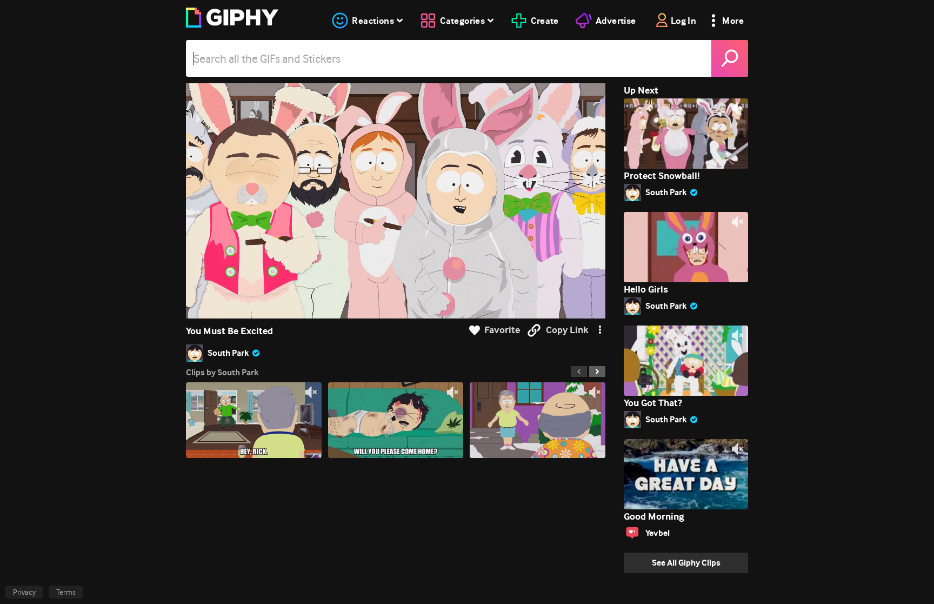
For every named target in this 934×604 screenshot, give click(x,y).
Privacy (24, 592)
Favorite (502, 330)
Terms (66, 592)
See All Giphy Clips (686, 562)
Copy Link (567, 330)
